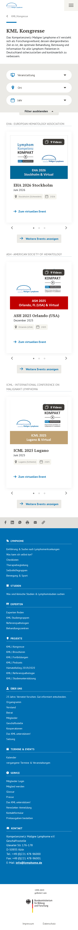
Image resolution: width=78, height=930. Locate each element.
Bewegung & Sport (17, 575)
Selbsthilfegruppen (16, 570)
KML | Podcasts (14, 662)
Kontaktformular (15, 812)
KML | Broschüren (15, 652)
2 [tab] (39, 228)
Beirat (9, 712)
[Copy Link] (43, 523)
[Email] (35, 523)
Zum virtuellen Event (32, 211)
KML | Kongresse (19, 16)
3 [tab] (44, 228)
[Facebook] (5, 523)
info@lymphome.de (29, 862)
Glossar (10, 791)
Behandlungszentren (17, 628)
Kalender (11, 757)
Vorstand (11, 707)
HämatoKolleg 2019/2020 (20, 667)
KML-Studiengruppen (17, 617)
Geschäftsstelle (14, 723)
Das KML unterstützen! (18, 733)
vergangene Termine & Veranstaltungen (28, 762)
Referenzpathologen (17, 623)
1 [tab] (33, 228)
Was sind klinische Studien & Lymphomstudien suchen (35, 594)
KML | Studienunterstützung (21, 678)
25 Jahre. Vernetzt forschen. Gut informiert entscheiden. (36, 696)
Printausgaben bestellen (19, 818)
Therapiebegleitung (17, 565)
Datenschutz (49, 923)
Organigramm (13, 702)
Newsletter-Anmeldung (19, 807)
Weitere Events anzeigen (41, 239)
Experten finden (15, 612)
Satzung (10, 739)
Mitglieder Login (15, 781)
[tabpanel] (39, 177)
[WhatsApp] (19, 523)
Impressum (28, 923)
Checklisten (12, 559)
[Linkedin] (12, 523)
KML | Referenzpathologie (20, 673)
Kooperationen (14, 728)
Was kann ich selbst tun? (19, 554)
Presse (10, 797)
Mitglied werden (15, 786)
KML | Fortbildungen (17, 657)
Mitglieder (12, 718)
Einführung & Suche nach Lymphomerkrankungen (32, 549)
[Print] (27, 523)
